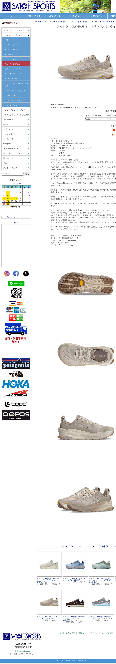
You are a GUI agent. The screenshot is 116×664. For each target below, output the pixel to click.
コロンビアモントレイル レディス (16, 84)
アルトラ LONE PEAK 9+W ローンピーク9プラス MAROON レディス (75, 618)
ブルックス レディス (12, 100)
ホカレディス (10, 54)
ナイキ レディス (11, 50)
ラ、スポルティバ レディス (15, 74)
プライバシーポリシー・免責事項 (101, 633)
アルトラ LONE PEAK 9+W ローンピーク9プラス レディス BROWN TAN (49, 580)
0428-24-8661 (25, 651)
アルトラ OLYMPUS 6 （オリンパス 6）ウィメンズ (48, 617)
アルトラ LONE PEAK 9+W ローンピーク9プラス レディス (101, 617)
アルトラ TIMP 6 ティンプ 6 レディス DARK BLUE (74, 579)
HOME (61, 633)
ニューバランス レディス (15, 91)
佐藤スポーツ (23, 645)
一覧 (6, 40)
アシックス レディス (12, 79)
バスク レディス (11, 105)
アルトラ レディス (12, 64)
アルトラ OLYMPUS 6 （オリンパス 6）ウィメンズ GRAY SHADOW (100, 580)
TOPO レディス (11, 59)
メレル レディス (11, 45)
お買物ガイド (82, 633)
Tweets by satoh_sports (16, 217)
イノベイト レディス (12, 69)
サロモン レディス (12, 96)
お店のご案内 (70, 633)
